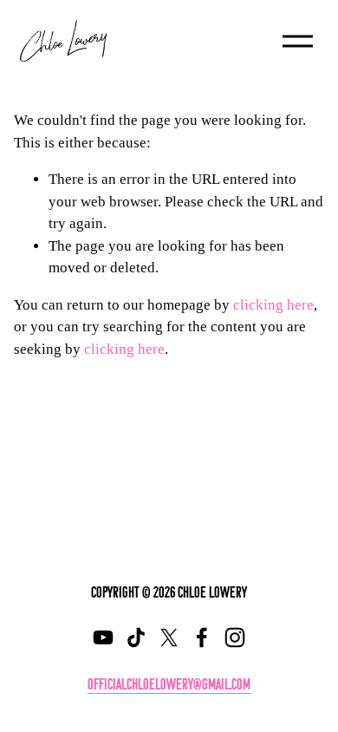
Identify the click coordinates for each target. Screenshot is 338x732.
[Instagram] (234, 637)
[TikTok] (136, 637)
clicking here (273, 305)
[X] (169, 637)
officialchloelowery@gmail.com (169, 684)
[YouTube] (103, 637)
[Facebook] (202, 637)
